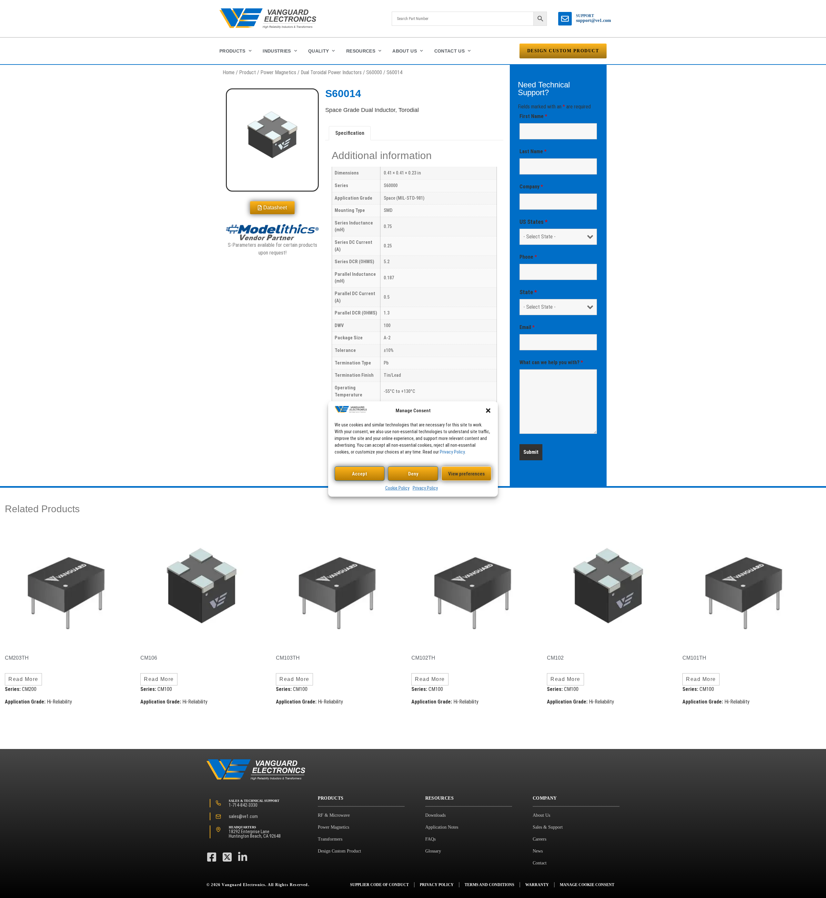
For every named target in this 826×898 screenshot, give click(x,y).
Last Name (533, 151)
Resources (360, 51)
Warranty (537, 885)
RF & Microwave (334, 815)
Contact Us (449, 51)
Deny (413, 474)
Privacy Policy (452, 451)
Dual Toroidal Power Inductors (331, 72)
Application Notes (441, 827)
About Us (404, 51)
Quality (318, 51)
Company (531, 187)
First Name (533, 116)
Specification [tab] (349, 133)
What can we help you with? (551, 362)
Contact (540, 863)
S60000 (374, 72)
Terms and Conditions (489, 885)
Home (229, 72)
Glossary (433, 851)
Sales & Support (548, 827)
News (538, 851)
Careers (539, 839)
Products (232, 51)
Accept (359, 474)
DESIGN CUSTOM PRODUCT (563, 50)
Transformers (330, 839)
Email (527, 327)
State (528, 292)
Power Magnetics (278, 72)
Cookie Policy (397, 488)
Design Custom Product (339, 851)
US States (533, 222)
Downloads (435, 815)
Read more (23, 679)
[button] (488, 410)
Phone (528, 257)
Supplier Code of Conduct (379, 885)
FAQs (430, 839)
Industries (277, 51)
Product (247, 72)
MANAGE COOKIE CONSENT (587, 885)
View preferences (466, 474)
